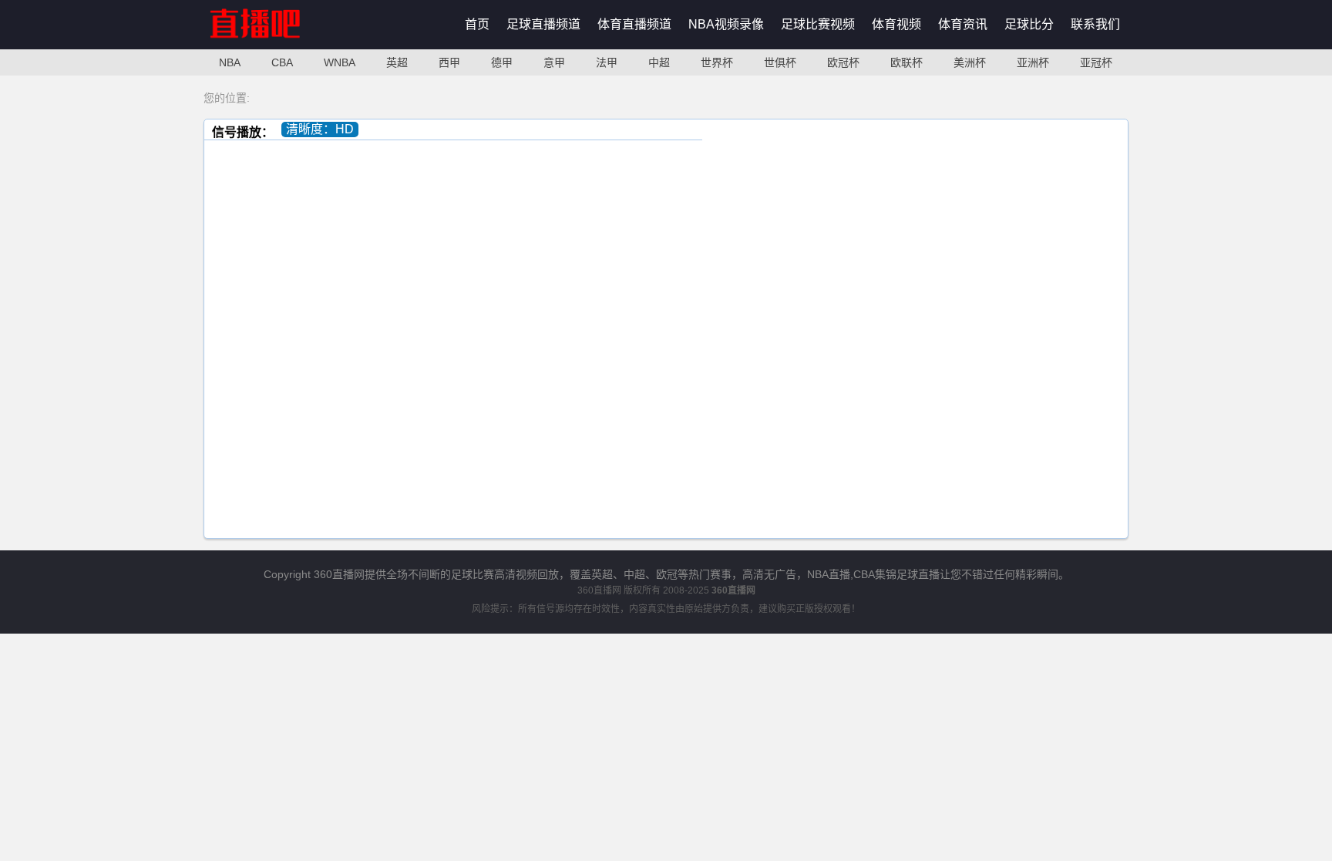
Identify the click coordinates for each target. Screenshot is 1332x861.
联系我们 (1095, 24)
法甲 (606, 62)
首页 (477, 24)
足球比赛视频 (818, 24)
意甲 (554, 62)
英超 (397, 62)
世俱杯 (780, 62)
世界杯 (717, 62)
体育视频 (896, 24)
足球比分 (1029, 24)
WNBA (339, 62)
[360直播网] (272, 45)
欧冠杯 (843, 62)
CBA (282, 62)
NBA (229, 62)
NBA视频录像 (726, 24)
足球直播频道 (543, 24)
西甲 (449, 62)
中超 (659, 62)
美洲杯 (970, 62)
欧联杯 (906, 62)
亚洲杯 (1033, 62)
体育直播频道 (634, 24)
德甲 (502, 62)
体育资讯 (962, 24)
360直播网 (599, 590)
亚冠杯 (1096, 62)
